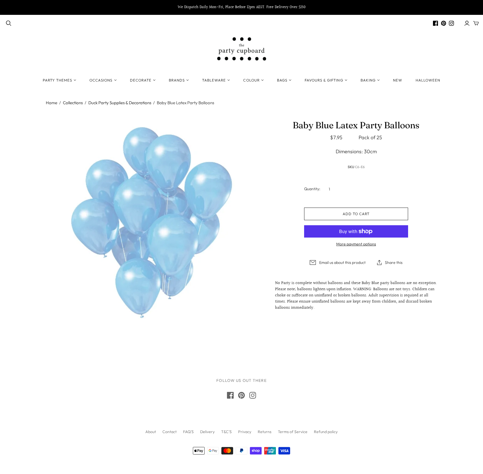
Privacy (244, 431)
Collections (73, 102)
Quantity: (312, 188)
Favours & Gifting (324, 80)
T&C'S (226, 431)
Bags (282, 80)
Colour (251, 80)
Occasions (100, 80)
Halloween (428, 80)
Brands (177, 80)
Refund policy (326, 431)
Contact (169, 431)
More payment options (356, 244)
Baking (368, 80)
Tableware (214, 80)
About (150, 431)
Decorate (140, 80)
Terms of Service (292, 431)
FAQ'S (188, 431)
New (397, 80)
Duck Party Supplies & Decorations (119, 102)
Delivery (207, 431)
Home (51, 102)
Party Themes (57, 80)
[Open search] (8, 23)
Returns (264, 431)
